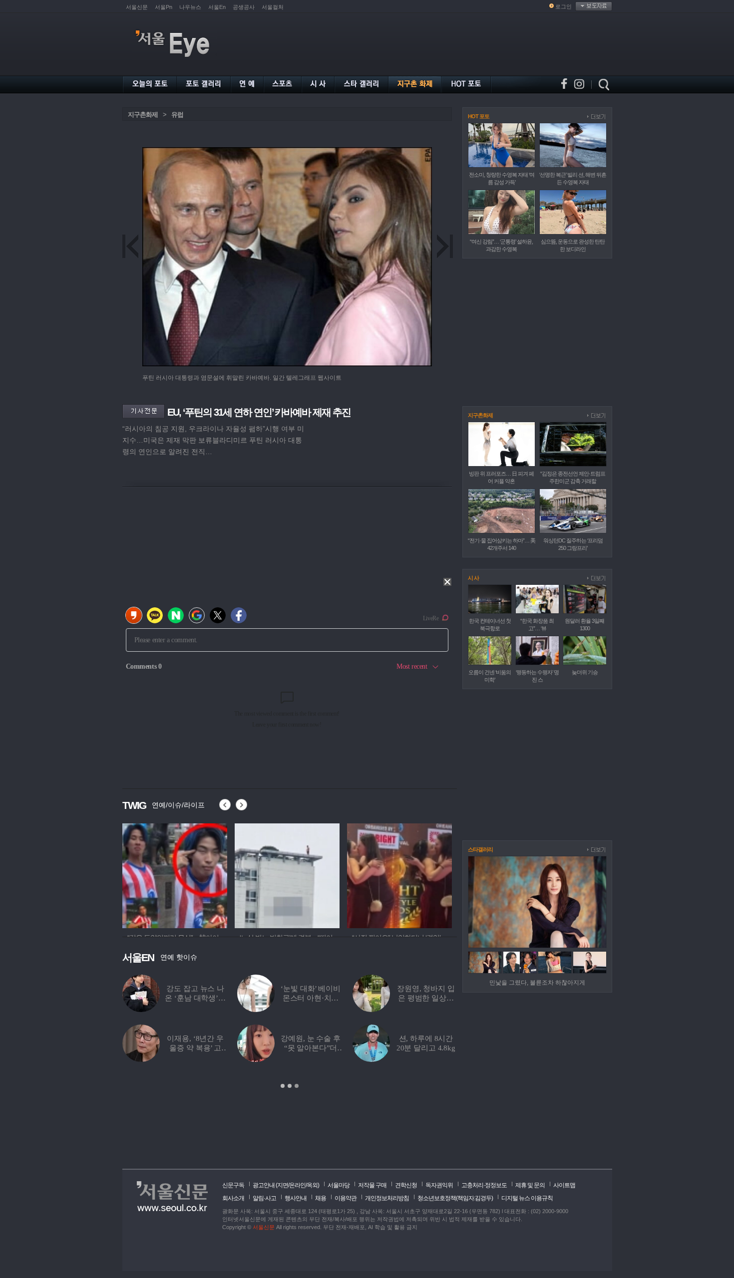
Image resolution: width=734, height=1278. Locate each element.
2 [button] (290, 1086)
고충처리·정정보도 (484, 1185)
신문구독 (233, 1185)
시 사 (473, 578)
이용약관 (346, 1198)
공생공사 (244, 7)
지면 (282, 1185)
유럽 (177, 114)
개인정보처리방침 (387, 1198)
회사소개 (233, 1198)
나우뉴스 (190, 7)
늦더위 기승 (585, 672)
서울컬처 (273, 7)
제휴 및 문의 (530, 1185)
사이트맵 (564, 1185)
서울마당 (339, 1185)
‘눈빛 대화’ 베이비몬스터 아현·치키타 (310, 998)
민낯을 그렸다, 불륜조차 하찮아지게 (537, 982)
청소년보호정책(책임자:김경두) (455, 1198)
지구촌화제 (143, 114)
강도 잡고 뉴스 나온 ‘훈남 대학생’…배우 (195, 998)
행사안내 (296, 1198)
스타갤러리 (480, 849)
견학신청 (406, 1185)
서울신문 (137, 7)
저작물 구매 (372, 1185)
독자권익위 (439, 1185)
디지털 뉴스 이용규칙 (527, 1198)
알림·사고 (264, 1198)
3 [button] (297, 1086)
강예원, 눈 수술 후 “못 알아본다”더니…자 (310, 1047)
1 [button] (283, 1086)
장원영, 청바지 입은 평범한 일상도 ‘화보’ (426, 998)
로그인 (563, 6)
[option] (174, 874)
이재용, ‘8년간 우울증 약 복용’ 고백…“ (195, 1047)
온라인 (297, 1185)
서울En (217, 7)
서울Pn (163, 7)
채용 (320, 1198)
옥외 (312, 1185)
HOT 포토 (478, 116)
